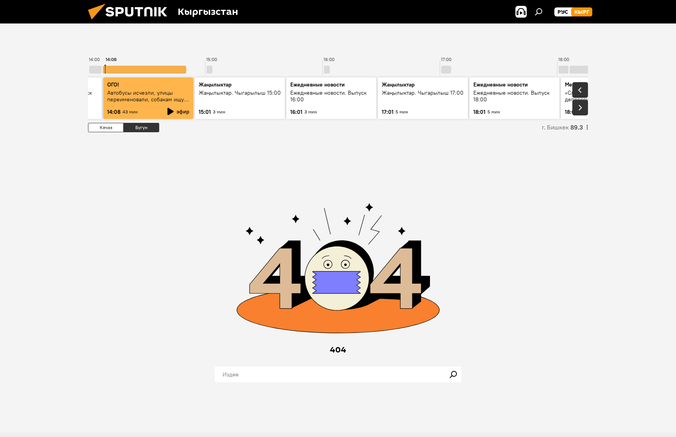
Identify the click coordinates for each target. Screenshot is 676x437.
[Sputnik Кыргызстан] (131, 21)
